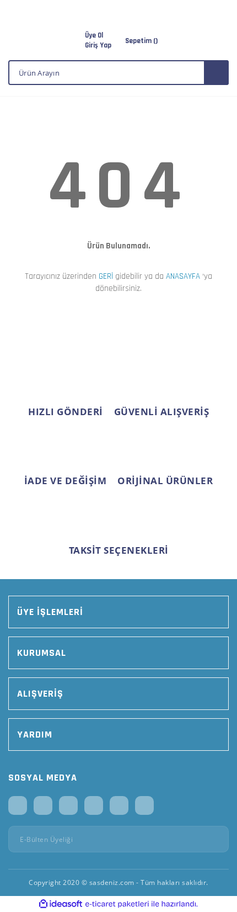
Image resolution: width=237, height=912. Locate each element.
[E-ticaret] (117, 904)
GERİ (106, 276)
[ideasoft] (61, 904)
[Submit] (216, 839)
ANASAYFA (183, 276)
